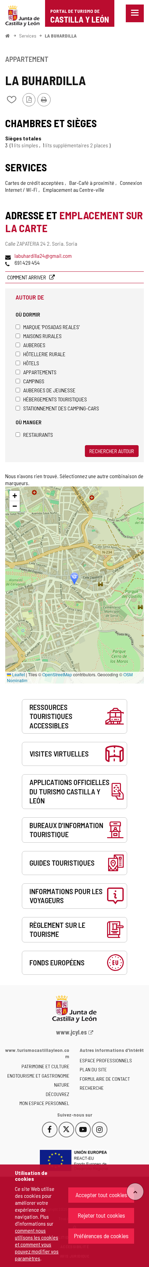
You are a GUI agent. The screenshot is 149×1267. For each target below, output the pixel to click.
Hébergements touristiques (55, 399)
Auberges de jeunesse (49, 390)
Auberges (34, 345)
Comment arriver (27, 277)
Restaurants (38, 434)
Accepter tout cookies (101, 1195)
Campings (33, 381)
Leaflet (18, 674)
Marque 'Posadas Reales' (51, 327)
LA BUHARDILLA (61, 36)
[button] (14, 496)
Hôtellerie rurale (44, 354)
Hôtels (31, 363)
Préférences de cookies (101, 1236)
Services (27, 36)
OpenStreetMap (57, 674)
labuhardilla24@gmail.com (43, 255)
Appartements (39, 372)
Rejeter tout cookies (101, 1215)
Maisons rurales (42, 336)
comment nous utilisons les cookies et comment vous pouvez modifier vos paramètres (37, 1244)
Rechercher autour (111, 451)
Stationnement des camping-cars (61, 408)
